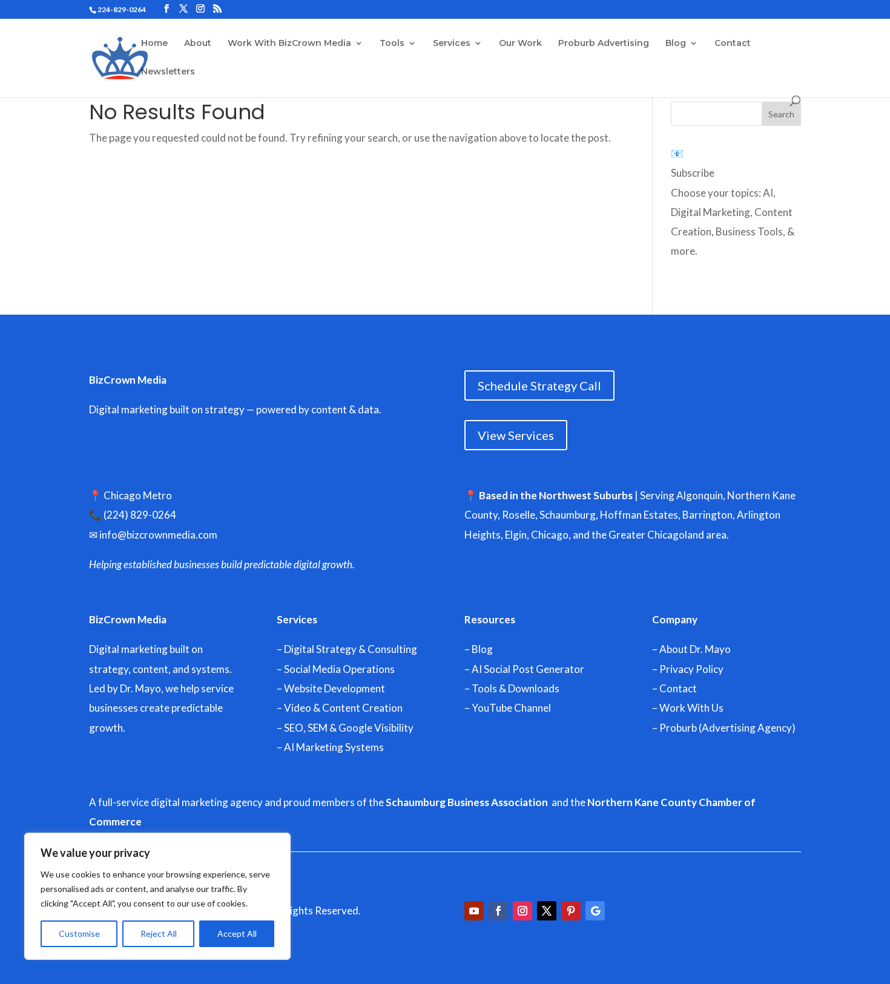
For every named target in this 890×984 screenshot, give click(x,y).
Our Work (520, 43)
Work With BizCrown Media (289, 43)
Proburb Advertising (603, 43)
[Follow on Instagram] (522, 910)
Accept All (237, 933)
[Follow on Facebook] (498, 910)
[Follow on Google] (595, 910)
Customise (79, 933)
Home (154, 43)
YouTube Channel (511, 707)
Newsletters (168, 72)
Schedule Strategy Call (539, 385)
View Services (516, 435)
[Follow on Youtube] (474, 910)
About (197, 43)
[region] (157, 896)
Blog (675, 43)
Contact (732, 43)
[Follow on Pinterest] (571, 910)
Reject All (158, 933)
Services (451, 43)
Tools (392, 43)
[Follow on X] (546, 910)
